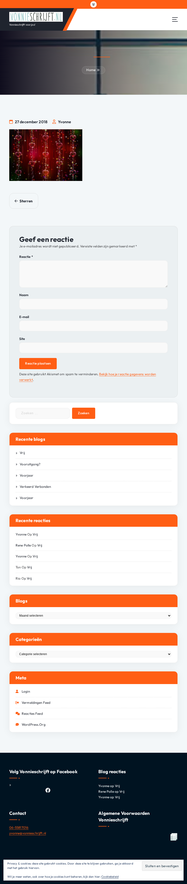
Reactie (26, 256)
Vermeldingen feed (36, 702)
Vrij (22, 453)
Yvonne (21, 534)
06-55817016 (19, 827)
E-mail (24, 317)
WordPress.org (34, 724)
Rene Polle (23, 545)
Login (26, 691)
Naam (24, 295)
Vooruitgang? (30, 464)
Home (91, 70)
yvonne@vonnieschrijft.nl (27, 833)
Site (22, 339)
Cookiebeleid (110, 876)
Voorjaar (26, 475)
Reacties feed (32, 713)
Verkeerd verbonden (35, 486)
